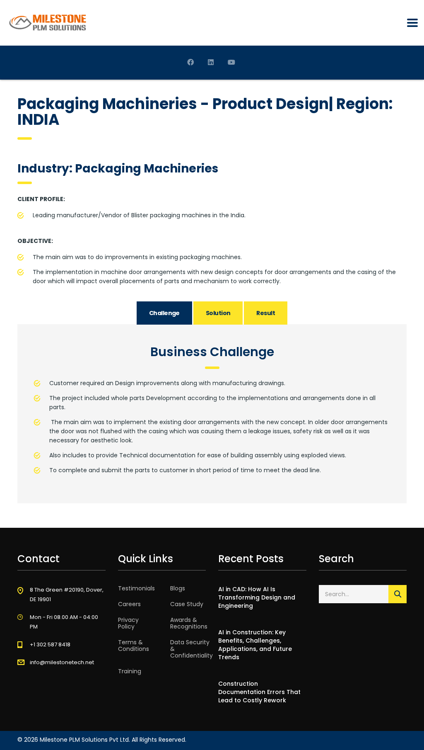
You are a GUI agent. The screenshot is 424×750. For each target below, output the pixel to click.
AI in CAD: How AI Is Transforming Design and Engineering (256, 597)
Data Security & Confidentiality (191, 649)
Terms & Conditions (133, 645)
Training (129, 671)
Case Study (186, 604)
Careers (129, 604)
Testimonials (136, 588)
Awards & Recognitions (188, 623)
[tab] (164, 313)
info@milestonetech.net (62, 662)
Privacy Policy (128, 623)
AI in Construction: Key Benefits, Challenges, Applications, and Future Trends (255, 644)
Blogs (177, 588)
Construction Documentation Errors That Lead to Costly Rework (259, 692)
